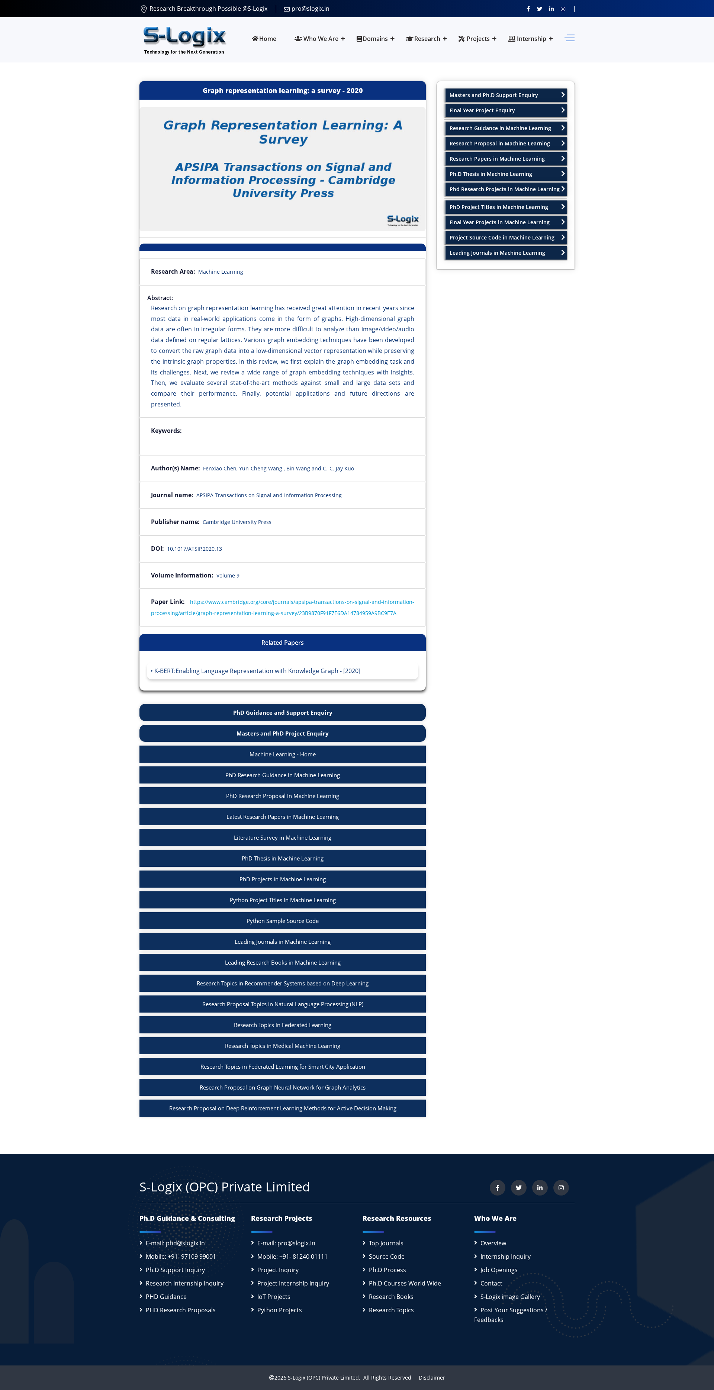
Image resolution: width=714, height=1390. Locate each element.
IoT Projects (273, 1297)
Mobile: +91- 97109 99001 (181, 1256)
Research (427, 39)
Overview (493, 1243)
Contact (491, 1283)
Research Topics (391, 1310)
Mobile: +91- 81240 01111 (292, 1256)
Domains (375, 39)
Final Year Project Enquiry (482, 110)
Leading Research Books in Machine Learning (283, 962)
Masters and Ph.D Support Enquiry (494, 95)
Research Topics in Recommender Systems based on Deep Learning (283, 983)
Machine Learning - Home (283, 754)
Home (267, 39)
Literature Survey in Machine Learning (282, 837)
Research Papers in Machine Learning (497, 158)
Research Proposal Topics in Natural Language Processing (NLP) (282, 1004)
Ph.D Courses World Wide (405, 1283)
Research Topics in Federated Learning (282, 1025)
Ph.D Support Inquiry (175, 1270)
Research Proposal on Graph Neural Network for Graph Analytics (283, 1087)
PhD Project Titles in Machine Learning (499, 206)
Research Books (391, 1297)
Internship (530, 39)
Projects (477, 39)
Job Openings (499, 1270)
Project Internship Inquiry (293, 1283)
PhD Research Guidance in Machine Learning (282, 775)
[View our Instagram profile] (563, 8)
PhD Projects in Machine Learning (282, 879)
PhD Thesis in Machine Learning (283, 858)
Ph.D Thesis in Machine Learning (491, 173)
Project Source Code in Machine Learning (502, 237)
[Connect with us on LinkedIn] (551, 8)
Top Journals (386, 1243)
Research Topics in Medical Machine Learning (282, 1045)
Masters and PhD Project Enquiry (283, 733)
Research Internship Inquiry (184, 1283)
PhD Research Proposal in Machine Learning (282, 795)
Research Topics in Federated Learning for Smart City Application (282, 1066)
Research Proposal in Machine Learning (500, 143)
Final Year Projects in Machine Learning (500, 222)
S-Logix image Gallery (510, 1297)
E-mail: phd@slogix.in (175, 1243)
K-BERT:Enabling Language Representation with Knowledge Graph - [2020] (257, 671)
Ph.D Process (387, 1270)
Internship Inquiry (505, 1256)
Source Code (387, 1256)
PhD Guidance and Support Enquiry (282, 712)
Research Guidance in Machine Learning (500, 128)
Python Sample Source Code (283, 920)
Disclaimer (429, 1377)
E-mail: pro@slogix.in (286, 1243)
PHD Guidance (166, 1297)
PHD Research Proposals (181, 1310)
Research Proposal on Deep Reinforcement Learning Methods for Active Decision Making (282, 1108)
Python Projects (279, 1310)
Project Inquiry (278, 1270)
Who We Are (320, 39)
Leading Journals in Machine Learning (283, 941)
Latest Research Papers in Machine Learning (282, 816)
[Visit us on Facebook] (528, 8)
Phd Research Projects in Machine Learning (505, 189)
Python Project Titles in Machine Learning (283, 900)
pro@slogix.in (310, 8)
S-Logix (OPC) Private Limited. (324, 1377)
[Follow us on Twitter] (539, 8)
